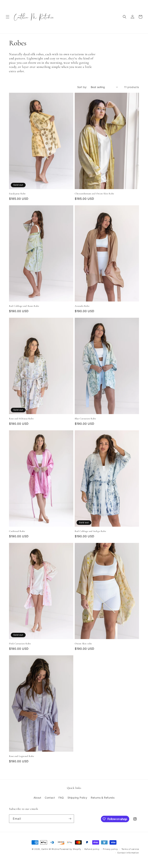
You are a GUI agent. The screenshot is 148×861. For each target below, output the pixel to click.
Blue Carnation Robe (85, 418)
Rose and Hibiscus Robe (21, 418)
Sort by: (82, 87)
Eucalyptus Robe (17, 193)
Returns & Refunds (102, 797)
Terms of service (130, 849)
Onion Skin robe (83, 643)
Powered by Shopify (70, 849)
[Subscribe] (70, 818)
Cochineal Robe (17, 531)
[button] (8, 17)
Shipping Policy (77, 797)
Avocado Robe (82, 306)
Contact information (128, 852)
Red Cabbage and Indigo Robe (90, 531)
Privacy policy (110, 849)
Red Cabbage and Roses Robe (24, 306)
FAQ (61, 797)
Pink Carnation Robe (20, 643)
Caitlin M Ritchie (50, 849)
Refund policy (91, 849)
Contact (50, 797)
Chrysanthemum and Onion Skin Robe (94, 193)
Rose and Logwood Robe (21, 756)
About (37, 797)
